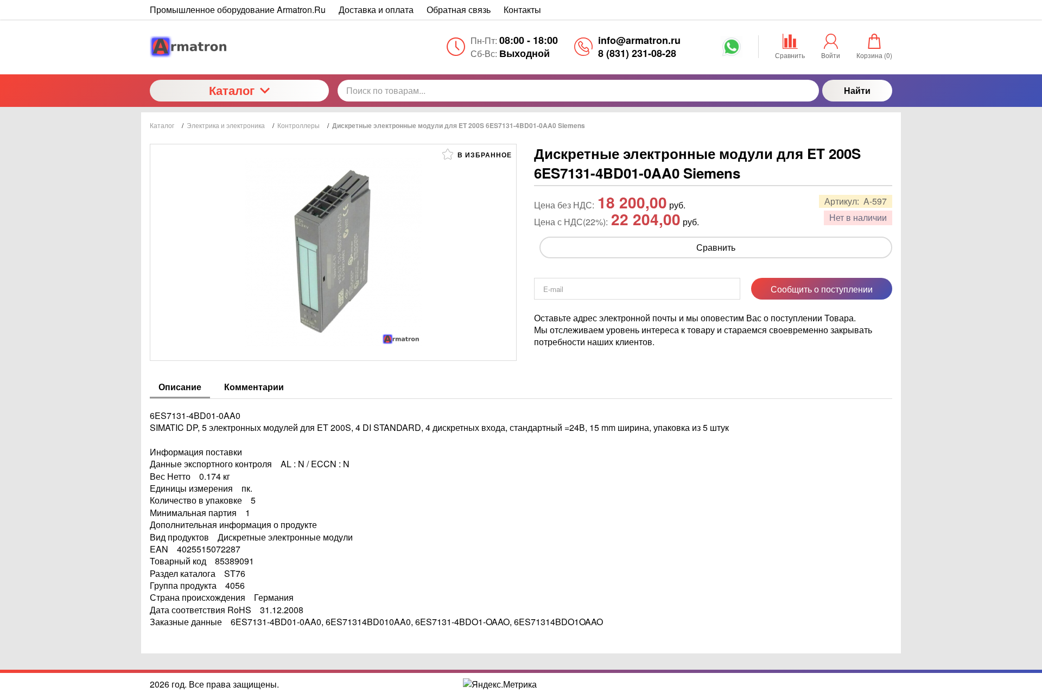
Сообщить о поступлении (822, 289)
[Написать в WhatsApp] (731, 50)
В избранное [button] (483, 155)
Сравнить (715, 247)
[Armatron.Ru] (239, 47)
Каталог (232, 90)
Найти (857, 90)
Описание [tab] (179, 386)
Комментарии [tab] (254, 386)
